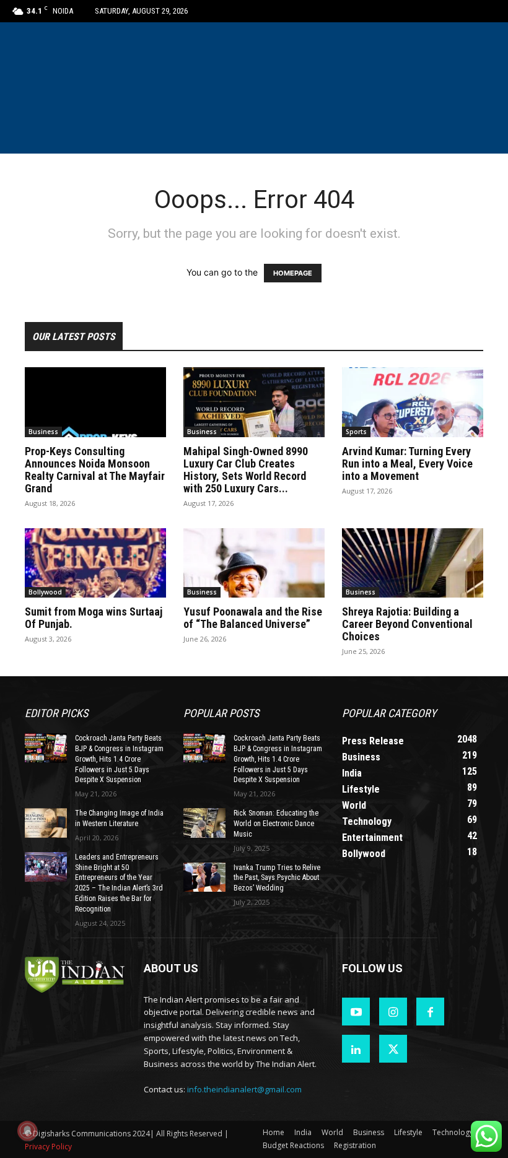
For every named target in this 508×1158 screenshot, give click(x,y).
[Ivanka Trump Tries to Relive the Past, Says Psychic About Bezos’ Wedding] (204, 877)
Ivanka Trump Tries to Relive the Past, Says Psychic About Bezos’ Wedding (277, 878)
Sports (356, 431)
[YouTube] (356, 1011)
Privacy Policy (48, 1146)
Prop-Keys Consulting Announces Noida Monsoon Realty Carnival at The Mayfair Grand (95, 470)
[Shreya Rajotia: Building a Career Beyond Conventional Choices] (412, 563)
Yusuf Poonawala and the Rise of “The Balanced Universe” (252, 617)
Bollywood (45, 592)
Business (43, 431)
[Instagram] (393, 1011)
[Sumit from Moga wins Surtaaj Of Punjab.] (95, 563)
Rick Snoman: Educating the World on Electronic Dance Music (276, 823)
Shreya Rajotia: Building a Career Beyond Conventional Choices (407, 624)
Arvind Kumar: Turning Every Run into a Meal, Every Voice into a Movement (407, 463)
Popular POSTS (221, 713)
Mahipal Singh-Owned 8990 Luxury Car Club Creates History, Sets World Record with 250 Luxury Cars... (245, 470)
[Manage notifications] (27, 1131)
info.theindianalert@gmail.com (244, 1089)
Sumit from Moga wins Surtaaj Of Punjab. (93, 617)
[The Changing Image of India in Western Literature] (46, 823)
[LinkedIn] (356, 1049)
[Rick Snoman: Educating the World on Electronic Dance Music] (204, 823)
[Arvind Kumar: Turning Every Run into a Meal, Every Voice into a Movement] (412, 402)
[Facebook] (430, 1011)
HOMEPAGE (292, 273)
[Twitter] (393, 1049)
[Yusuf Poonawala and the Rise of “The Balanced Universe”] (254, 563)
